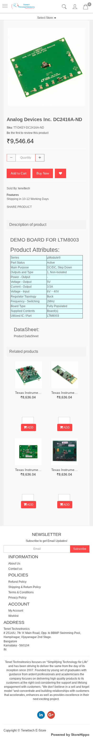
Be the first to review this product (27, 133)
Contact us (15, 568)
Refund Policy (17, 581)
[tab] (64, 7)
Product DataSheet (26, 336)
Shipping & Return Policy (24, 587)
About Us (14, 563)
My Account (15, 610)
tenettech (24, 188)
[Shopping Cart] (85, 7)
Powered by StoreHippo (70, 735)
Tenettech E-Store (33, 730)
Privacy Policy (17, 597)
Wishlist (13, 616)
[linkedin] (41, 714)
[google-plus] (51, 714)
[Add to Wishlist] (60, 173)
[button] (46, 17)
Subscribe (79, 549)
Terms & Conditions (21, 592)
